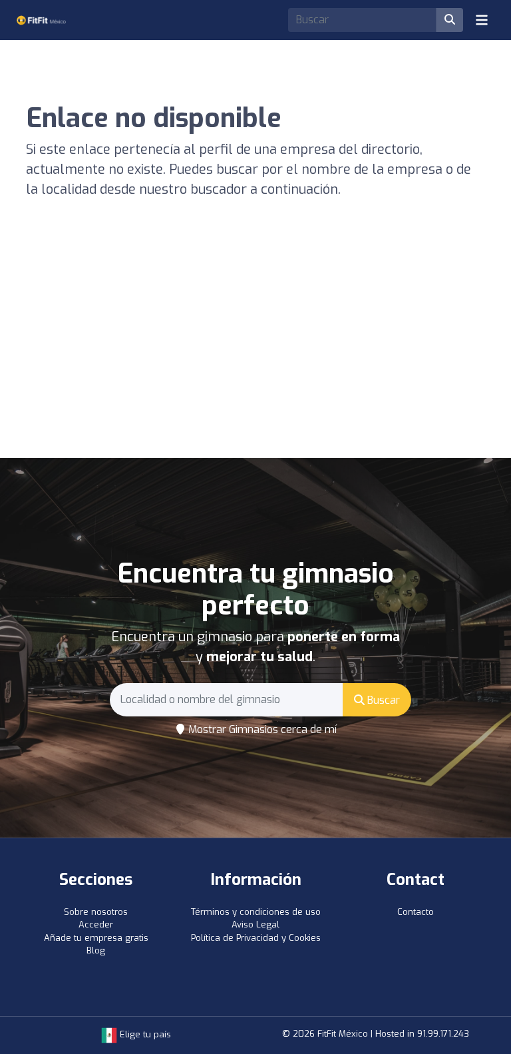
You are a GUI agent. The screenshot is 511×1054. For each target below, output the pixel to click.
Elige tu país (144, 1034)
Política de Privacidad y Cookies (256, 937)
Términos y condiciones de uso (256, 912)
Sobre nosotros (96, 912)
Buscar (382, 700)
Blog (95, 950)
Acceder (96, 924)
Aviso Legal (255, 924)
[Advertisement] (255, 358)
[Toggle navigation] (481, 20)
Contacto (415, 912)
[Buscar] (449, 20)
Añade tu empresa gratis (96, 937)
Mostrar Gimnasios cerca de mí (261, 729)
